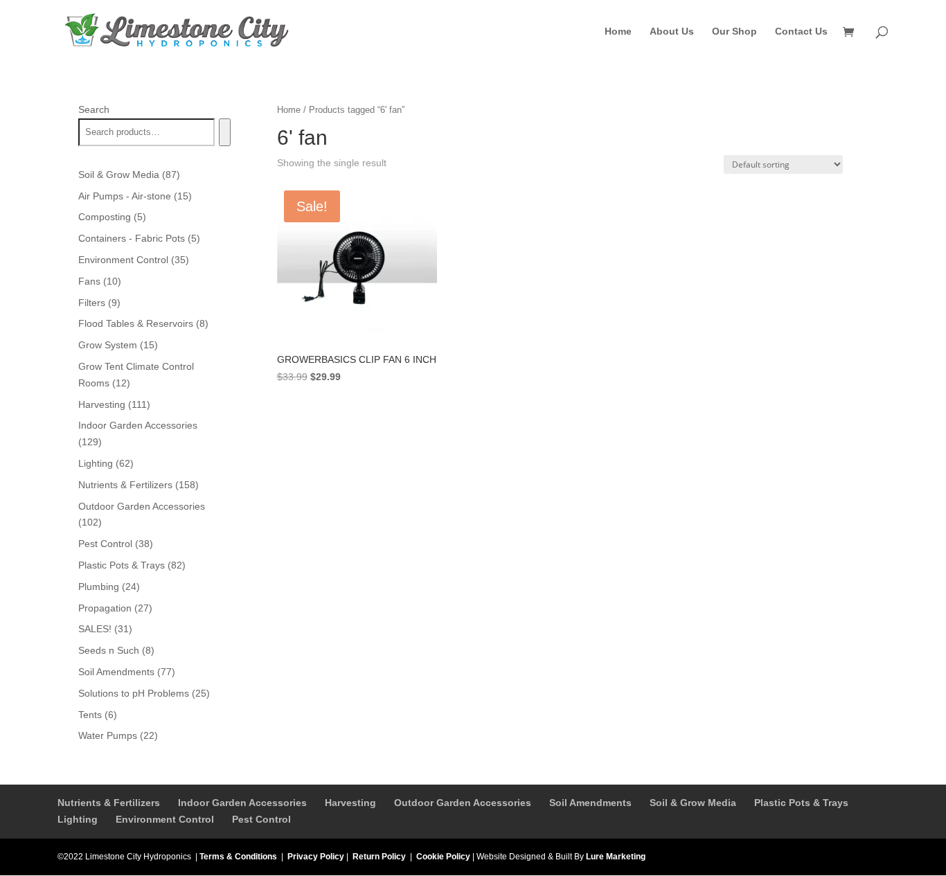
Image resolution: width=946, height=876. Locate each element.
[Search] (225, 132)
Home (618, 31)
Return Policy (379, 856)
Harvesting (350, 802)
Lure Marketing (615, 856)
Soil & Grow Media (693, 802)
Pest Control (261, 819)
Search (93, 109)
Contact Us (801, 31)
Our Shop (734, 31)
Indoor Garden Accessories (242, 802)
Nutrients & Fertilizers (108, 802)
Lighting (77, 819)
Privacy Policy (315, 856)
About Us (672, 31)
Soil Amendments (590, 802)
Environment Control (165, 819)
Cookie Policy (443, 856)
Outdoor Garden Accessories (462, 802)
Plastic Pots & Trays (801, 802)
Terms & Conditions (238, 856)
